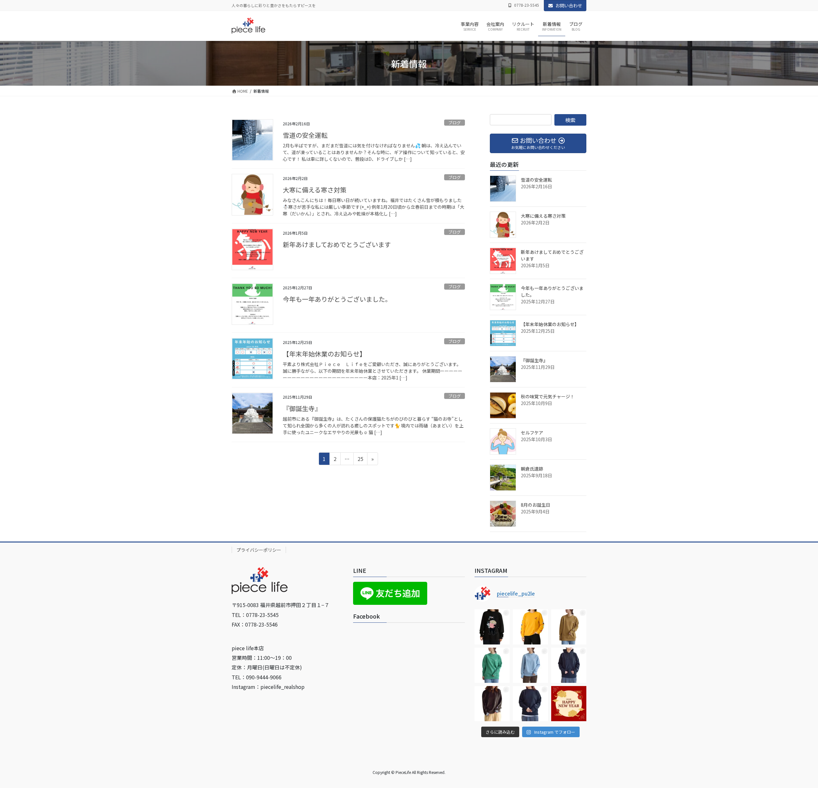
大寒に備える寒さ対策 (314, 189)
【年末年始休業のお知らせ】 (324, 353)
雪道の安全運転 (305, 135)
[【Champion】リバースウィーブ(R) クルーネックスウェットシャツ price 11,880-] (530, 703)
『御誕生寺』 (302, 408)
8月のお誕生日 (535, 505)
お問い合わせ (568, 5)
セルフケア (532, 432)
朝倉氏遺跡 (532, 468)
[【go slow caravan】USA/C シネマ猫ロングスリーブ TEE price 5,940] (492, 626)
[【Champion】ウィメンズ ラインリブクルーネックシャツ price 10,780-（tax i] (492, 703)
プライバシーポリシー (258, 550)
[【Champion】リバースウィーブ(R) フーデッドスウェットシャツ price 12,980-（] (568, 665)
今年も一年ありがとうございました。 (337, 299)
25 (360, 460)
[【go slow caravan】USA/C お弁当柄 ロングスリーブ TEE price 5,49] (530, 626)
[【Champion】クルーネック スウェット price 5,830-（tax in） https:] (568, 626)
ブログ (454, 123)
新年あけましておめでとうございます (337, 244)
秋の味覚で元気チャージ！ (548, 396)
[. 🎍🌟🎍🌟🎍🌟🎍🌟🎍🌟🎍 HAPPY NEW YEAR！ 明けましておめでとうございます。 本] (568, 703)
